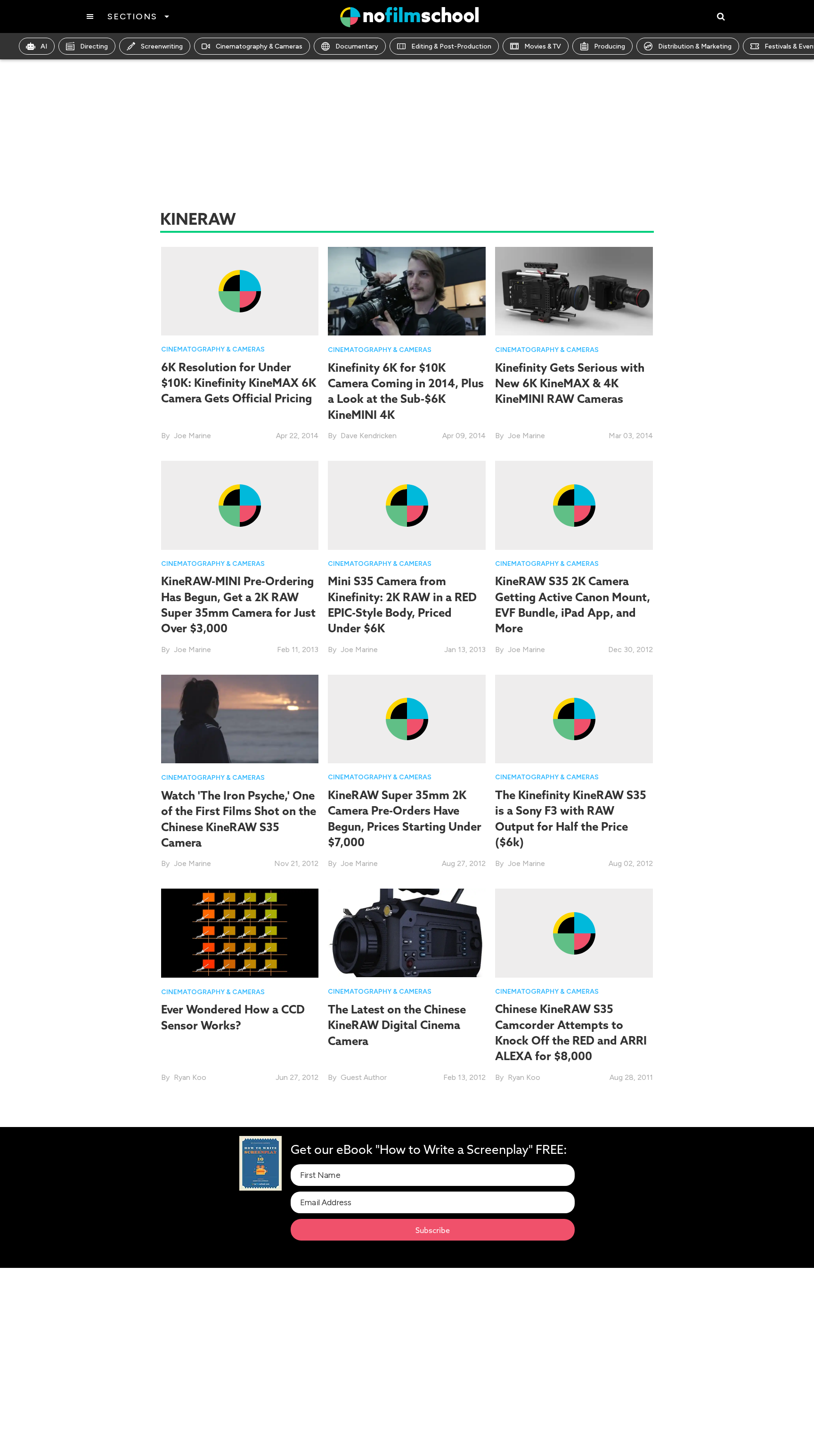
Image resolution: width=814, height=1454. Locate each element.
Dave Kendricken (369, 435)
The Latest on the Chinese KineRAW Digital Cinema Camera (397, 1025)
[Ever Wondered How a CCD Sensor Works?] (240, 932)
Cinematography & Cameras (259, 46)
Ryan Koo (190, 1077)
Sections (132, 16)
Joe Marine (192, 435)
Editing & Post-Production (451, 46)
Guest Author (364, 1077)
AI (44, 46)
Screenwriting (162, 46)
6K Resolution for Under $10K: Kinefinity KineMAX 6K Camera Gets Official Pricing (238, 383)
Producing (609, 46)
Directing (94, 46)
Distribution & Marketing (695, 46)
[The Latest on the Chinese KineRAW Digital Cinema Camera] (407, 932)
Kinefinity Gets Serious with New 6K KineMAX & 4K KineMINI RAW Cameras (569, 383)
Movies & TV (542, 46)
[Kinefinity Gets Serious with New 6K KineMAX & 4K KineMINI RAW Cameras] (574, 290)
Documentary (356, 46)
